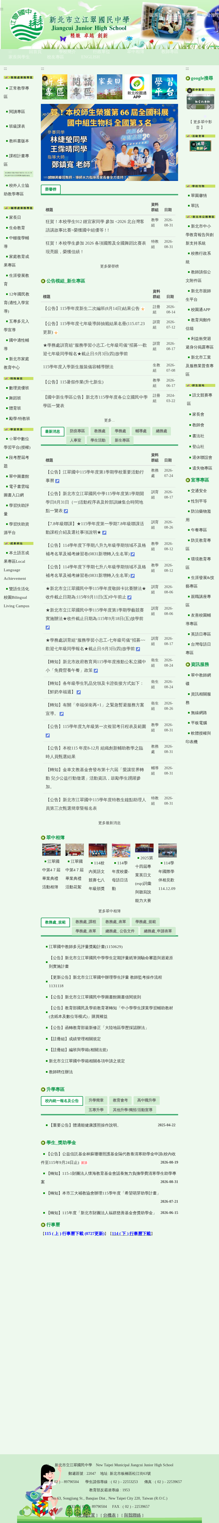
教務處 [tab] (99, 431)
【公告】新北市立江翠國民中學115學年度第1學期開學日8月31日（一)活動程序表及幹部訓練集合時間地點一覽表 (95, 502)
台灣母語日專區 (198, 648)
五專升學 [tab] (96, 1110)
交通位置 (86, 1515)
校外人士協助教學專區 (16, 189)
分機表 (109, 1515)
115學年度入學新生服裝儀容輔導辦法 (78, 366)
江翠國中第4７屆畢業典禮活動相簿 (51, 874)
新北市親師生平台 (198, 295)
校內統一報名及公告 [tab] (62, 1101)
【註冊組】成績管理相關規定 (75, 1039)
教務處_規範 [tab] (55, 922)
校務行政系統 (198, 257)
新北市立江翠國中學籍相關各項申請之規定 (87, 1061)
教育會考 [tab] (120, 1100)
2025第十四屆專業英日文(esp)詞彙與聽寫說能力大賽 (144, 879)
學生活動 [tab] (98, 440)
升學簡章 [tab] (96, 1100)
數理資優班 (19, 388)
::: (1, 8)
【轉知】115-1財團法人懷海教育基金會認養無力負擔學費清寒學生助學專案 (108, 1177)
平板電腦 (199, 723)
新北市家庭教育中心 (16, 363)
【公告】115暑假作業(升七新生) (73, 382)
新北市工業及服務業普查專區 (200, 365)
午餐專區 (199, 530)
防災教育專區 (198, 544)
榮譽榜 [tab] (50, 189)
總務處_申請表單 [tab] (158, 931)
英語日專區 (201, 634)
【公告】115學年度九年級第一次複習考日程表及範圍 (96, 726)
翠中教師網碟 (198, 679)
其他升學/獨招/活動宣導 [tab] (132, 1110)
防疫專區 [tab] (77, 431)
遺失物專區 (202, 468)
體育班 (15, 408)
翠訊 (195, 206)
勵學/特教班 (19, 418)
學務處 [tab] (120, 431)
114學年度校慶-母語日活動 (120, 876)
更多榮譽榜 (109, 266)
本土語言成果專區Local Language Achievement (16, 566)
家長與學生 (19, 57)
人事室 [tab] (75, 440)
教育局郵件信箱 (198, 324)
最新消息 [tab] (52, 432)
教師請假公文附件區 (198, 276)
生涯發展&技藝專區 (200, 582)
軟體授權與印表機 (198, 737)
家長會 (198, 414)
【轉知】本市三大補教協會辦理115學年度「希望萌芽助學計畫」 (103, 1193)
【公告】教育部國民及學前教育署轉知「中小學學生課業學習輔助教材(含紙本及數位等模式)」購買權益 (111, 1012)
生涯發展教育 (16, 279)
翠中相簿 (135, 51)
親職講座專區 (198, 600)
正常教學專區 (16, 92)
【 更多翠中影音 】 (200, 124)
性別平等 (199, 501)
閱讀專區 (17, 112)
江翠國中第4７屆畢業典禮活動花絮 (74, 874)
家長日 (15, 217)
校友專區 (55, 57)
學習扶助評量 (16, 509)
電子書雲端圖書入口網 (16, 490)
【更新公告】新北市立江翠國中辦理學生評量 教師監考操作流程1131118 (105, 981)
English (90, 57)
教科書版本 (19, 141)
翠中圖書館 (19, 476)
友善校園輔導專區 (198, 619)
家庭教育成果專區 (16, 260)
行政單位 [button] (101, 51)
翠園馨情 (199, 195)
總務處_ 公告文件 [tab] (120, 931)
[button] (45, 78)
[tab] (195, 116)
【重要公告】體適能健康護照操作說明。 (85, 1125)
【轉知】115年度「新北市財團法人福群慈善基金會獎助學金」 (101, 1213)
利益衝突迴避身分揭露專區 (200, 343)
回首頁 (35, 51)
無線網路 (199, 713)
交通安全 (199, 491)
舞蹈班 (15, 398)
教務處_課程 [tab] (86, 922)
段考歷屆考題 (16, 461)
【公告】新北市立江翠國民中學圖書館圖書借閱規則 (95, 997)
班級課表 (17, 126)
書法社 (198, 436)
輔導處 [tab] (141, 431)
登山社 (198, 446)
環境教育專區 (198, 563)
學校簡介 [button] (67, 51)
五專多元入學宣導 (16, 325)
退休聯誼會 (202, 457)
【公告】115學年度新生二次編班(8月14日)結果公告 (92, 308)
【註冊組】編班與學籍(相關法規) (78, 1050)
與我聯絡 (132, 1515)
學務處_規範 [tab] (145, 922)
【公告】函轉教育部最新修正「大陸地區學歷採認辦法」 (99, 1028)
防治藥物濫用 (198, 515)
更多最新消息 (109, 823)
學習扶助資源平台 (16, 528)
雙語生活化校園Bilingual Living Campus (16, 597)
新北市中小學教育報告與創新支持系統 (200, 234)
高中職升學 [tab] (146, 1100)
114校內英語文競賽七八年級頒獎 (97, 876)
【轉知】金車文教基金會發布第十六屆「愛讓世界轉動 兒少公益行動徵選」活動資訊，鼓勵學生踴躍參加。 (95, 778)
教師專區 (169, 51)
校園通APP (200, 309)
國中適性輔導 (16, 344)
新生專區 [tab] (122, 440)
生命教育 (17, 228)
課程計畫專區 (16, 160)
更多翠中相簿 (109, 911)
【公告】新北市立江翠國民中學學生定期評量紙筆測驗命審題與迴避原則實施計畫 (111, 962)
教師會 (198, 425)
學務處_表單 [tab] (86, 931)
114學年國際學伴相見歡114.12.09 (166, 876)
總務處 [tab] (161, 431)
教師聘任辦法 (61, 1072)
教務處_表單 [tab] (115, 922)
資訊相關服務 (198, 698)
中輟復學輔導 (16, 242)
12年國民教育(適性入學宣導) (16, 302)
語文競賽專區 (199, 399)
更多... (109, 420)
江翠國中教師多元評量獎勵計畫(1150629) (86, 947)
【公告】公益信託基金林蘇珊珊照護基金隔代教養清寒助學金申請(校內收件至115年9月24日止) (108, 1158)
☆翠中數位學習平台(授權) (17, 443)
